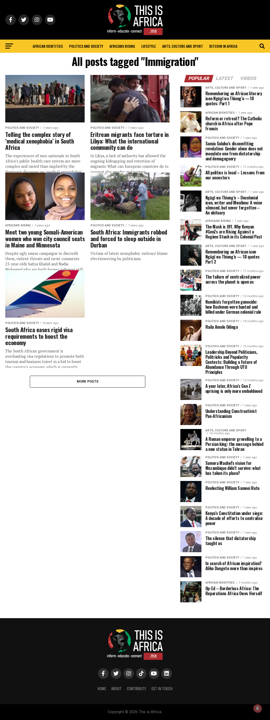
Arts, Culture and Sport (182, 46)
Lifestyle (148, 46)
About (116, 688)
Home (102, 688)
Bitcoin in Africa (223, 46)
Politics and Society (86, 46)
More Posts (88, 381)
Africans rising (122, 46)
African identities (48, 46)
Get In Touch (161, 688)
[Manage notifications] (257, 708)
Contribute (136, 688)
